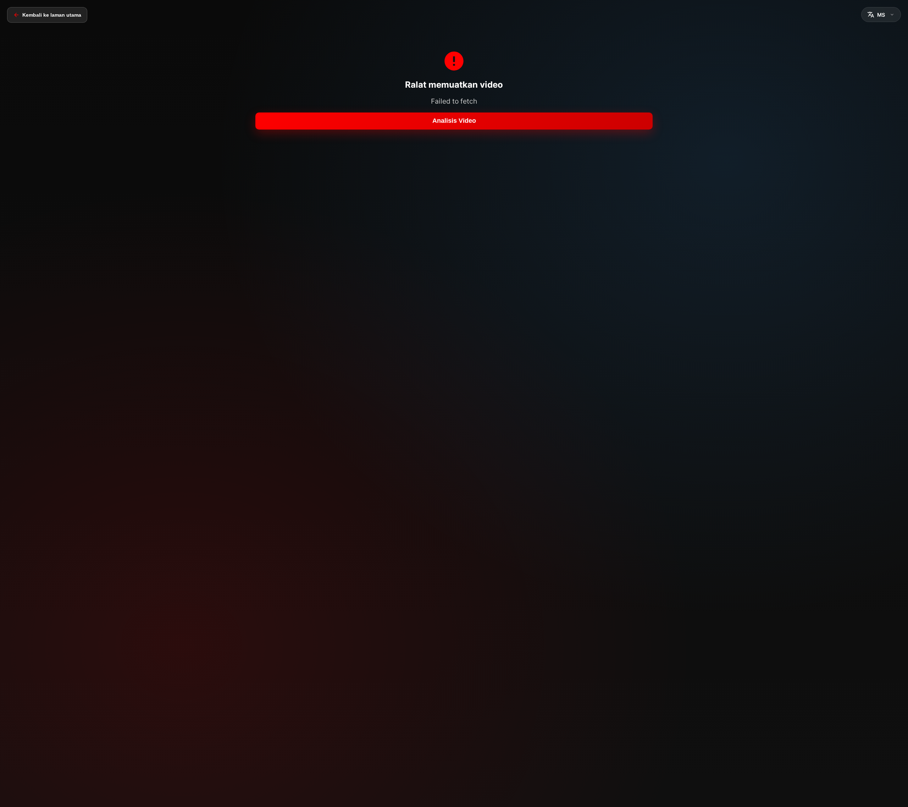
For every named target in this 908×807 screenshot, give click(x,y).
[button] (881, 14)
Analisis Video (454, 120)
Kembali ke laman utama (51, 15)
